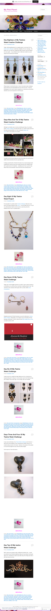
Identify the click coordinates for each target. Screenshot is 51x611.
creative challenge (10, 128)
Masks (21, 31)
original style (27, 111)
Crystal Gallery (15, 31)
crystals (27, 109)
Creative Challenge (21, 203)
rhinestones (15, 112)
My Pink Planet (10, 9)
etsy (13, 110)
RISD (17, 190)
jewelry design (6, 188)
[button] (11, 65)
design (31, 109)
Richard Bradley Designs (28, 112)
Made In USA (16, 111)
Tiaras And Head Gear (28, 31)
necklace (5, 270)
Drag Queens (6, 110)
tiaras (23, 190)
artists (24, 108)
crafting (24, 109)
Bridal (8, 186)
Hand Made (24, 110)
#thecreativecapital (26, 533)
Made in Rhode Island (10, 111)
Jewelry (27, 110)
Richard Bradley (20, 112)
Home (5, 31)
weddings (10, 600)
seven (18, 205)
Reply (26, 190)
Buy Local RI (16, 109)
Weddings (36, 31)
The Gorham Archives (42, 74)
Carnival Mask (25, 186)
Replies (14, 113)
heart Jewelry (16, 535)
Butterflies (11, 596)
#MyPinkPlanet (19, 182)
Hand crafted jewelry (18, 110)
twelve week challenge (8, 48)
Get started (35, 1)
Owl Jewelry (18, 426)
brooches (11, 186)
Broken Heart (8, 534)
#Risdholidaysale (20, 108)
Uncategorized (16, 423)
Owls (22, 426)
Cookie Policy (24, 608)
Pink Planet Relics (41, 72)
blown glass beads (10, 109)
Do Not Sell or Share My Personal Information (30, 606)
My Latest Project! (10, 108)
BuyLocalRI (21, 109)
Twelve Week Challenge (21, 442)
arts (27, 108)
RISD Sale (20, 190)
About (9, 31)
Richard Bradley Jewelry (8, 113)
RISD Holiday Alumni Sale (27, 319)
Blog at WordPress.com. (17, 606)
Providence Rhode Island (8, 112)
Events (8, 357)
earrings (10, 110)
